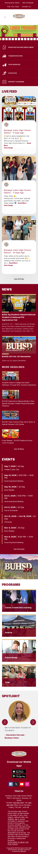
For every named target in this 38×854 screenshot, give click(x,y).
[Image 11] (25, 39)
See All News (19, 449)
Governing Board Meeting (13, 481)
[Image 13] (31, 39)
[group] (19, 720)
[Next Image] (34, 35)
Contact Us (26, 7)
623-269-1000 (18, 803)
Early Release (9, 490)
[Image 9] (19, 39)
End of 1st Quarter (11, 510)
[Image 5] (6, 39)
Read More (22, 203)
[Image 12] (28, 39)
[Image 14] (34, 39)
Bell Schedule (28, 3)
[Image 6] (9, 39)
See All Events (19, 549)
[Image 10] (22, 39)
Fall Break (8, 522)
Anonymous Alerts (12, 3)
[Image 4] (3, 39)
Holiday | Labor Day (11, 469)
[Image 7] (13, 39)
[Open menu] (5, 17)
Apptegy (23, 851)
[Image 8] (16, 39)
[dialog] (19, 600)
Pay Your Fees (13, 7)
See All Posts (19, 279)
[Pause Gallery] (19, 35)
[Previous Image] (3, 35)
